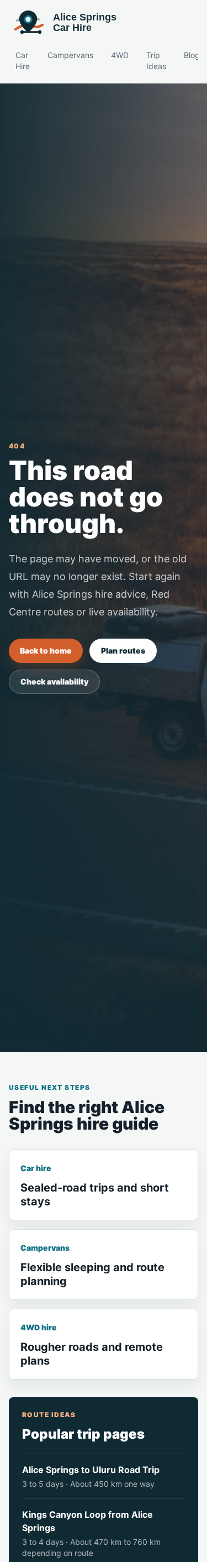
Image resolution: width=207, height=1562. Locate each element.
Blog (192, 55)
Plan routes (123, 650)
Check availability (54, 681)
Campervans (70, 55)
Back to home (46, 650)
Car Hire (22, 60)
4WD (120, 55)
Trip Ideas (156, 60)
